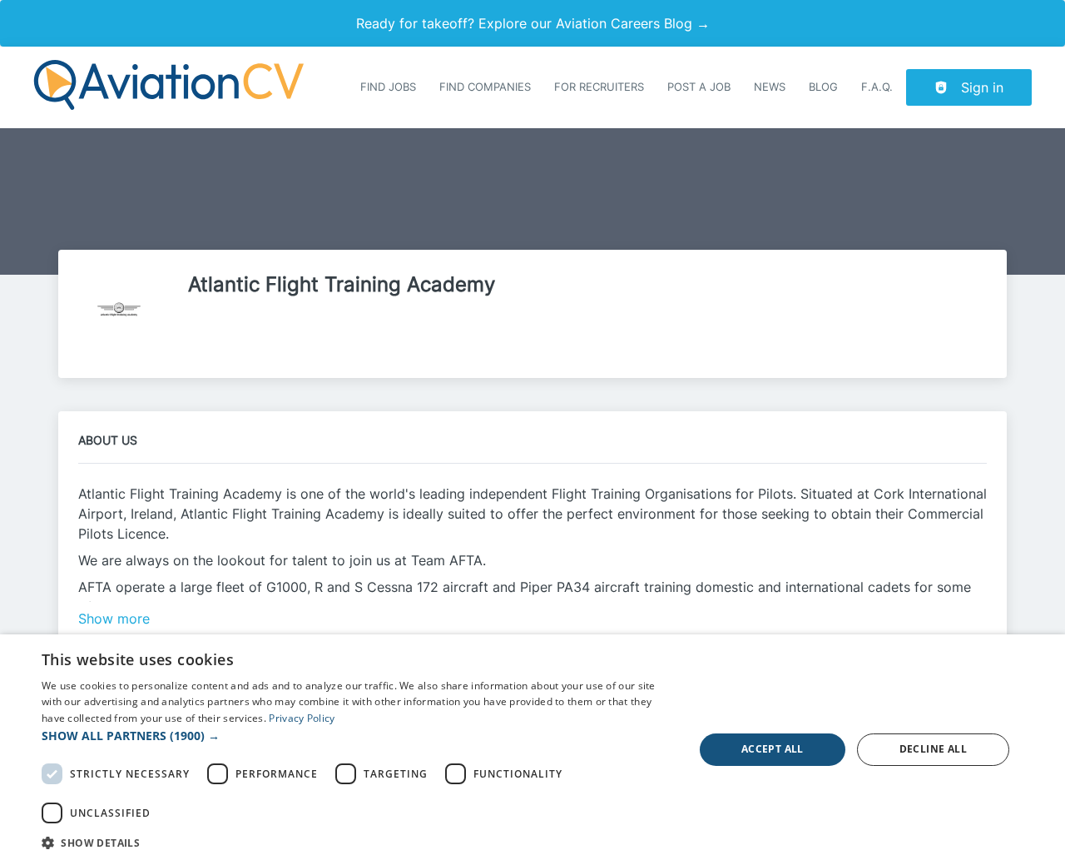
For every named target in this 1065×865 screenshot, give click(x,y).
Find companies (485, 87)
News (769, 87)
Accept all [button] (772, 749)
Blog (823, 87)
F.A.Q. (877, 87)
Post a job (699, 87)
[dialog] (532, 749)
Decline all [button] (933, 749)
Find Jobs (388, 87)
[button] (358, 735)
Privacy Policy (301, 718)
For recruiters (599, 87)
